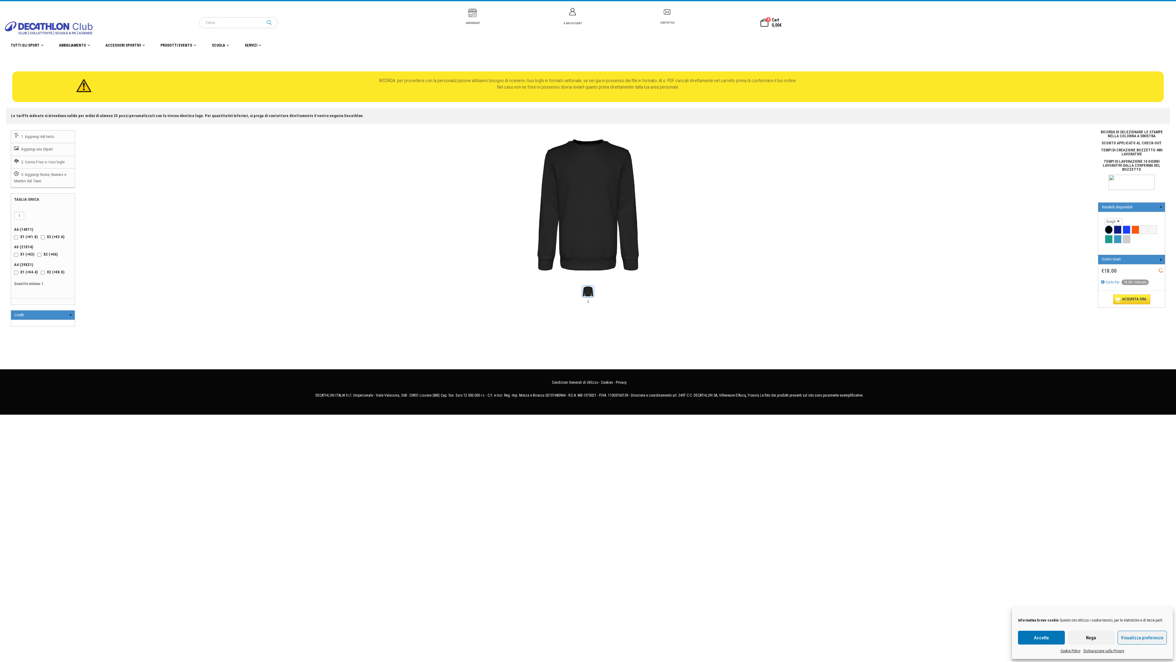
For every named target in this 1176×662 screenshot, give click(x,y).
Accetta (1041, 638)
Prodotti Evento (176, 45)
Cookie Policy (1070, 651)
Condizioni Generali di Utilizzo (575, 382)
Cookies (607, 382)
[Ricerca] (269, 22)
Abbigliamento (72, 45)
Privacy (621, 382)
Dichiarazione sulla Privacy (1104, 651)
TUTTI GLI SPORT (25, 45)
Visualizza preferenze (1142, 638)
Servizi (251, 45)
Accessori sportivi (123, 45)
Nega (1091, 638)
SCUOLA (218, 45)
